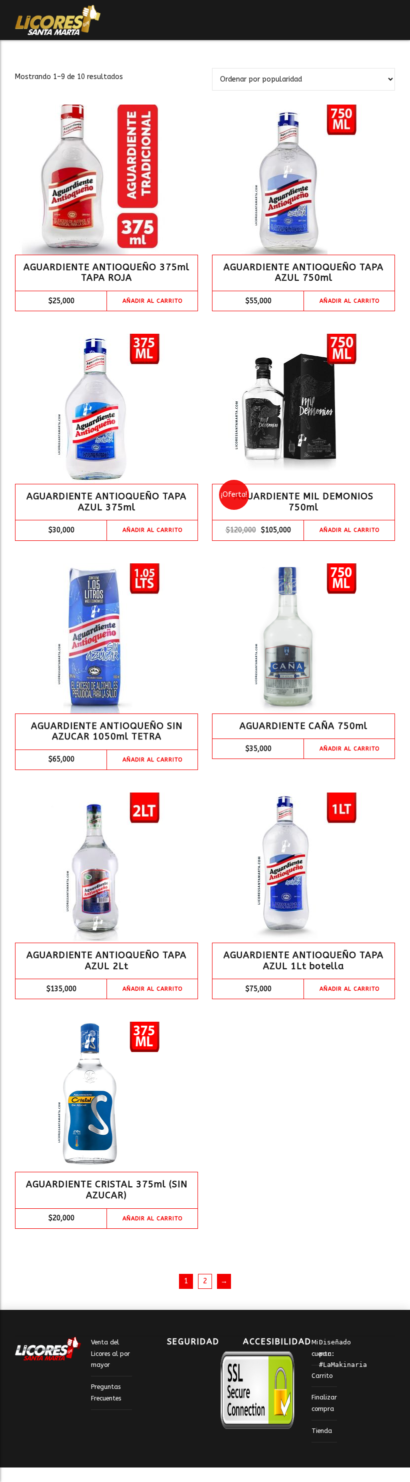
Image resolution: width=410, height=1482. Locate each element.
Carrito (322, 1375)
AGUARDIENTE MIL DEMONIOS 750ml (304, 502)
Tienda (322, 1430)
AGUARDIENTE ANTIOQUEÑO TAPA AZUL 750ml (304, 273)
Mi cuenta (322, 1347)
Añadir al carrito (152, 301)
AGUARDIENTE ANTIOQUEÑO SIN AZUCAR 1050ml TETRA (106, 731)
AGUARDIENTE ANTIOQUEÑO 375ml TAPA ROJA (107, 273)
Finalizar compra (324, 1402)
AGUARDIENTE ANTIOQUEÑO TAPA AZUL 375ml (106, 502)
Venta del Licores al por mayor (110, 1353)
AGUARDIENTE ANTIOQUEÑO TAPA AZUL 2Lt (106, 961)
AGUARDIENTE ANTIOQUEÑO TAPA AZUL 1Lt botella (304, 961)
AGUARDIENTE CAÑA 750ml (304, 725)
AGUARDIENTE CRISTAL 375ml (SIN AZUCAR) (107, 1190)
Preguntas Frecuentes (106, 1392)
